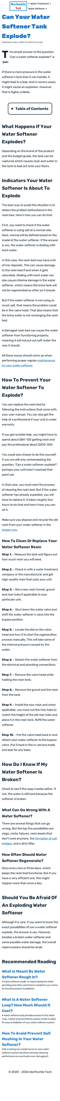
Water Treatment (40, 3)
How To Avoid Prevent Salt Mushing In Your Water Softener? (26, 1039)
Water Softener (36, 8)
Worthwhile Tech (40, 1072)
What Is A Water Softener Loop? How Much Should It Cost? (26, 1005)
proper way (9, 530)
